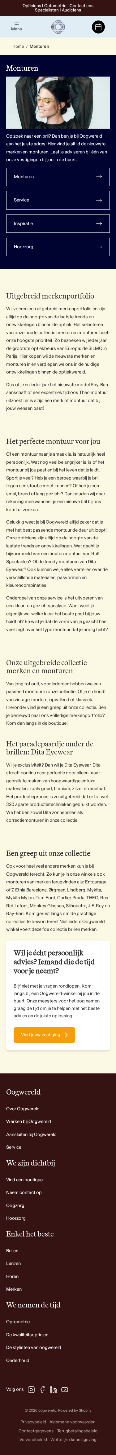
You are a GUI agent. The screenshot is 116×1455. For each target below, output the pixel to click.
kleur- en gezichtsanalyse (40, 606)
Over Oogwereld (23, 1109)
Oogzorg (15, 1206)
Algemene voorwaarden (72, 1422)
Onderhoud (17, 1361)
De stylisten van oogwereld (33, 1348)
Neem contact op (24, 1193)
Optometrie (18, 1322)
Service (13, 1147)
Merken (14, 1289)
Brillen (12, 1251)
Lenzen (13, 1264)
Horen (12, 1277)
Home (18, 46)
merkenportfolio (75, 309)
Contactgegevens (36, 1431)
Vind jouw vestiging (40, 1035)
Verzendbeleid (33, 1439)
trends (27, 546)
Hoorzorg (16, 1218)
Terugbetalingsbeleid (77, 1431)
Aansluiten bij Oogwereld (31, 1135)
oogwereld (47, 1410)
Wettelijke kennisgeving (73, 1439)
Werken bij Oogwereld (28, 1122)
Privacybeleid (33, 1422)
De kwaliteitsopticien (27, 1335)
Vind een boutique (24, 1180)
